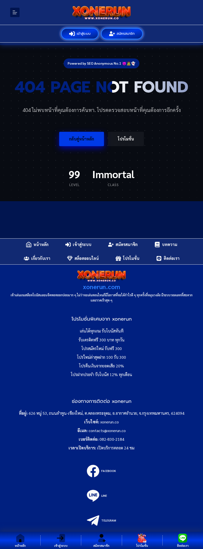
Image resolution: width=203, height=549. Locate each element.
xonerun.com (101, 286)
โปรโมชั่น (126, 138)
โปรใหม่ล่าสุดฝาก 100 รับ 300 (101, 357)
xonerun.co (109, 421)
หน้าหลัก (41, 244)
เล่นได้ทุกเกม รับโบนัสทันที (102, 330)
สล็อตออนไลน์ (87, 258)
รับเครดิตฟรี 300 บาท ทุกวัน (101, 339)
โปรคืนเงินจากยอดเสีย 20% (101, 365)
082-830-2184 (112, 439)
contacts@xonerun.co (107, 430)
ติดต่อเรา (171, 258)
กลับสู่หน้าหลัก (81, 138)
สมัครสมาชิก (126, 33)
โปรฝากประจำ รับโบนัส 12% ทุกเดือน (101, 374)
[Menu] (15, 12)
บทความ (169, 244)
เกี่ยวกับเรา (40, 258)
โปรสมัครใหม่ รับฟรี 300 (101, 348)
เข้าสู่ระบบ (83, 33)
